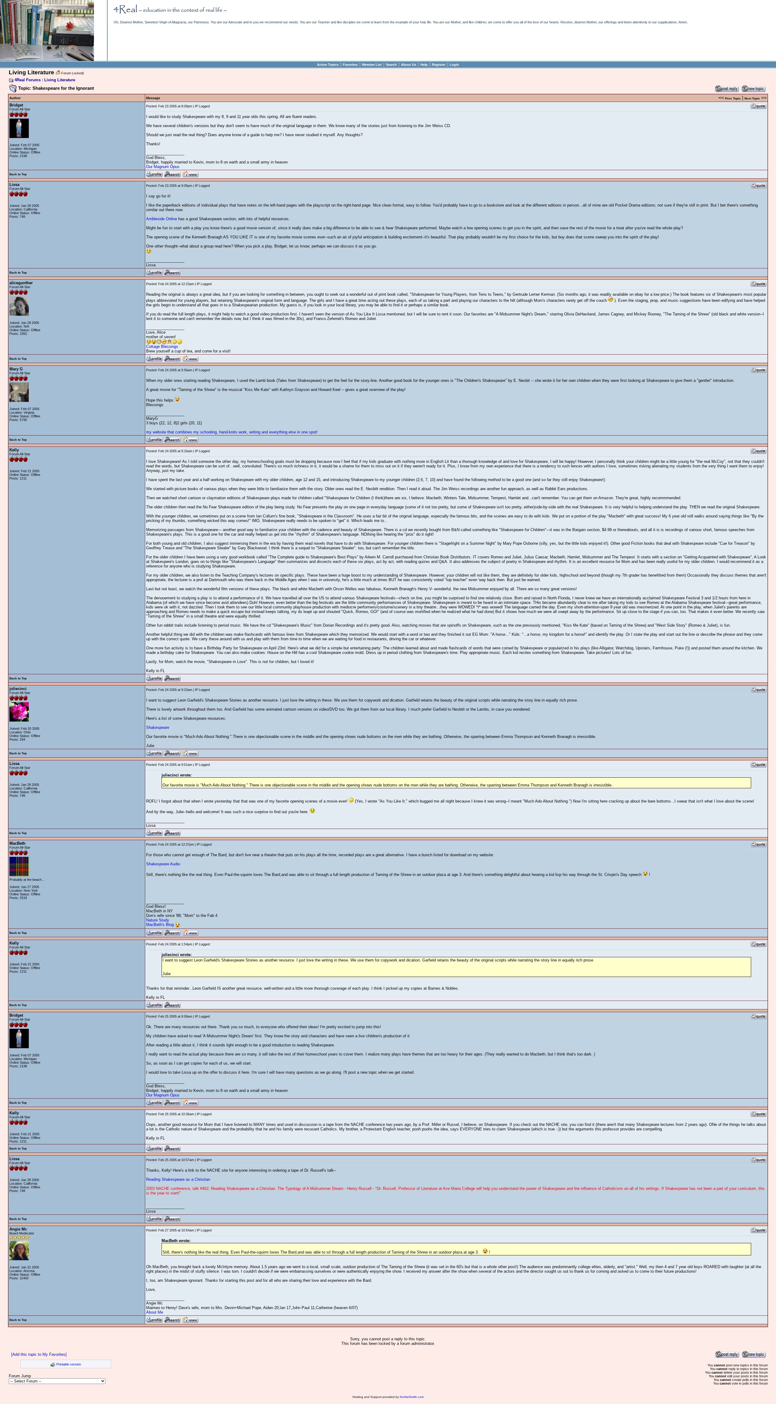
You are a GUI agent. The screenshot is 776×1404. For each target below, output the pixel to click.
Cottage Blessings (162, 346)
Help (424, 64)
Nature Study (157, 920)
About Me (154, 1312)
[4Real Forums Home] (47, 59)
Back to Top (18, 174)
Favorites (350, 64)
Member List (372, 64)
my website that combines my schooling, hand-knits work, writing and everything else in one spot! (232, 432)
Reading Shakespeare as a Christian (178, 1179)
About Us (408, 64)
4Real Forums (28, 80)
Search (391, 64)
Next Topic (752, 98)
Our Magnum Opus (162, 166)
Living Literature (59, 80)
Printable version (68, 1364)
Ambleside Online (161, 219)
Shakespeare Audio (163, 864)
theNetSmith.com (412, 1397)
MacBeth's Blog (160, 924)
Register (438, 64)
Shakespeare (157, 727)
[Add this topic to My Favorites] (39, 1354)
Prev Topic (733, 98)
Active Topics (328, 64)
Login (454, 64)
